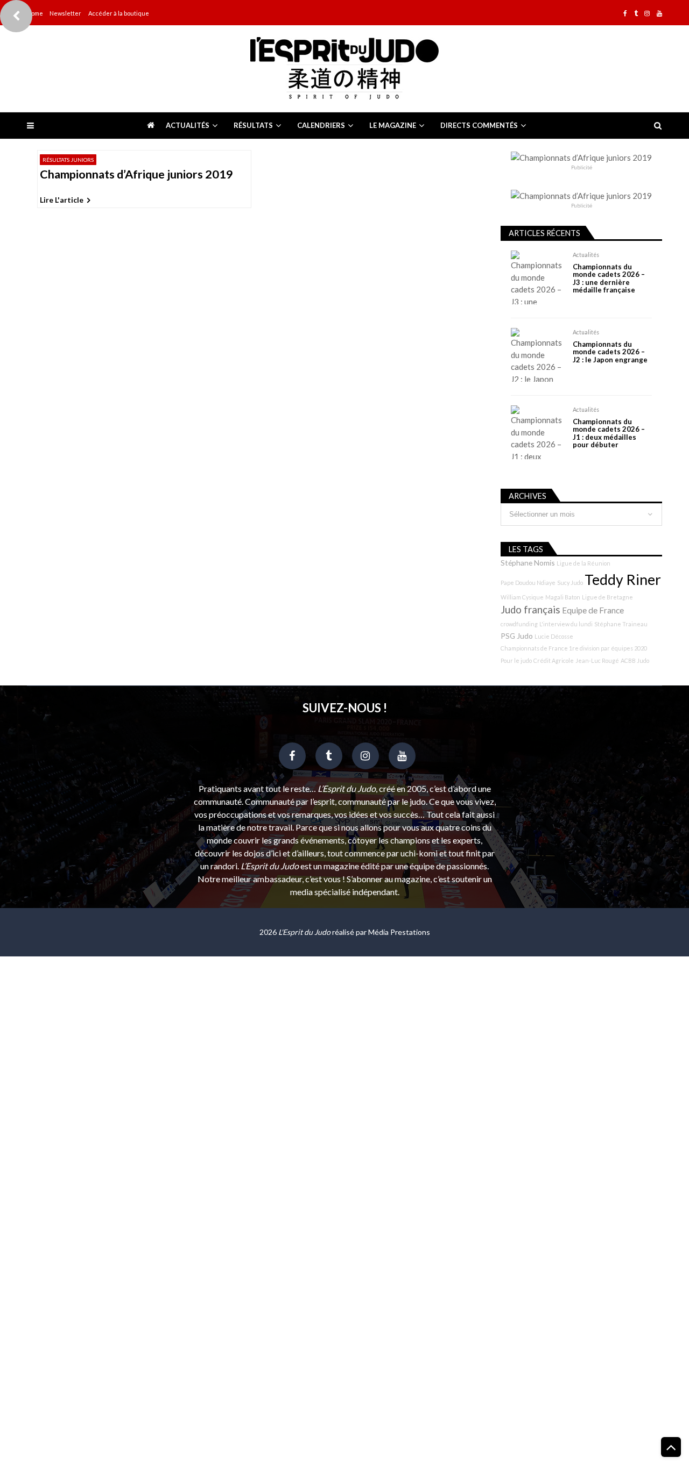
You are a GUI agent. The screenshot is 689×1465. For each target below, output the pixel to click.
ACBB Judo (635, 660)
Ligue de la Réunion (583, 563)
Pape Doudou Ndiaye (528, 582)
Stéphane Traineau (621, 623)
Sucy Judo (570, 582)
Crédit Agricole (553, 660)
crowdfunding (519, 623)
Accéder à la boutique (118, 13)
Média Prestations (399, 932)
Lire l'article (61, 199)
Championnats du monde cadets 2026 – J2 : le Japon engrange (610, 351)
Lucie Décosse (554, 636)
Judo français (530, 610)
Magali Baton (562, 597)
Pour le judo (516, 660)
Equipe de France (593, 610)
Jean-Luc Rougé (597, 660)
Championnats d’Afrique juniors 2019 (136, 174)
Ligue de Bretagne (607, 597)
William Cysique (522, 597)
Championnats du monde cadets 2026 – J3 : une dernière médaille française (609, 278)
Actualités (187, 125)
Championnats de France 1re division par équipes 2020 (574, 648)
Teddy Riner (623, 579)
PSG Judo (517, 635)
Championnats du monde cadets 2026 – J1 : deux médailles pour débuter (609, 433)
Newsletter (65, 13)
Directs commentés (479, 125)
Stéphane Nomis (528, 562)
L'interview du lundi (566, 623)
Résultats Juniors (68, 159)
